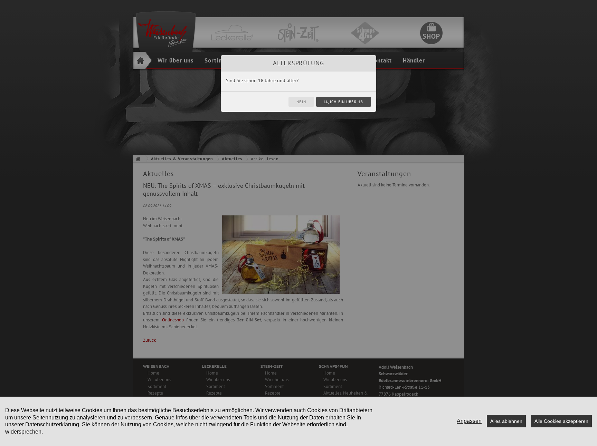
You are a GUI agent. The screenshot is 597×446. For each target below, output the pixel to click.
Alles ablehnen (506, 421)
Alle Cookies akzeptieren (561, 421)
